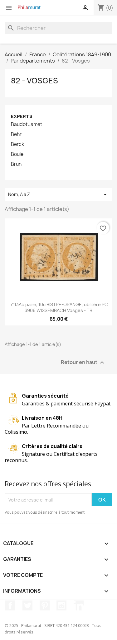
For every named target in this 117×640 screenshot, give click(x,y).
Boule (17, 154)
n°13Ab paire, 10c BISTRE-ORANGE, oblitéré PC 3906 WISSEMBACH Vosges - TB (58, 307)
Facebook (10, 605)
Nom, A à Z (58, 194)
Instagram (61, 605)
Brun (16, 164)
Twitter (27, 605)
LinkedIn (79, 605)
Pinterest (45, 605)
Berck (17, 144)
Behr (16, 134)
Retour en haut (83, 363)
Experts (21, 116)
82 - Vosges (34, 80)
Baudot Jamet (26, 124)
